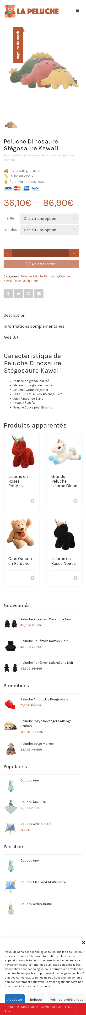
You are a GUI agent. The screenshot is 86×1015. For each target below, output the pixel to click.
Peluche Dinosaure (27, 155)
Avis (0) (11, 337)
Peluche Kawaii (52, 155)
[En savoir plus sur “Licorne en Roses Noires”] (75, 578)
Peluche (9, 155)
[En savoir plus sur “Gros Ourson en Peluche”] (32, 578)
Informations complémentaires (34, 326)
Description (15, 315)
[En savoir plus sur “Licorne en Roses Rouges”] (32, 501)
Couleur (12, 229)
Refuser (36, 999)
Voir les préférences (66, 999)
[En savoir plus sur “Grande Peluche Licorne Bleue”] (75, 501)
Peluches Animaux (26, 280)
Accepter (14, 999)
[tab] (39, 315)
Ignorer (81, 1009)
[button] (83, 942)
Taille (9, 218)
